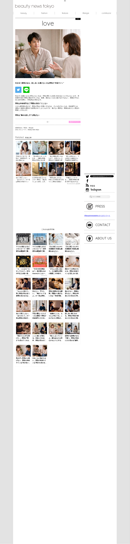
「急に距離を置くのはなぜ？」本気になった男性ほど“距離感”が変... (56, 158)
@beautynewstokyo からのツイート (97, 215)
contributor (106, 13)
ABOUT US (103, 238)
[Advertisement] (48, 204)
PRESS (100, 206)
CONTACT (102, 225)
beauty (24, 13)
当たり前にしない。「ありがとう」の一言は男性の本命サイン (23, 179)
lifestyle (85, 13)
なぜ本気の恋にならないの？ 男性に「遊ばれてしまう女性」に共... (39, 179)
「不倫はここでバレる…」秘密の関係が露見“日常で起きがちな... (72, 179)
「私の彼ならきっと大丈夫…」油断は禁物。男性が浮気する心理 (39, 158)
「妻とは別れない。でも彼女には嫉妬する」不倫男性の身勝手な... (72, 158)
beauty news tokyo (33, 129)
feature (65, 13)
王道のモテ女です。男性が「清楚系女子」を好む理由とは (23, 158)
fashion (44, 13)
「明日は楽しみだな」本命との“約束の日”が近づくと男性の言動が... (56, 179)
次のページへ (75, 122)
